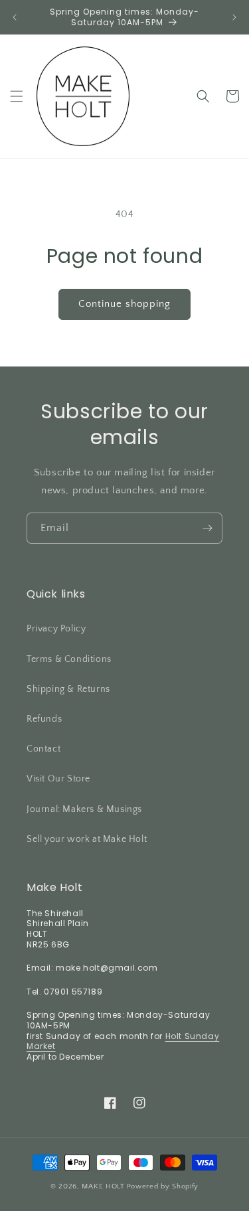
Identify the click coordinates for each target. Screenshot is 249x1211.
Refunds (44, 719)
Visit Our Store (58, 778)
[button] (16, 96)
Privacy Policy (56, 628)
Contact (43, 749)
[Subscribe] (207, 528)
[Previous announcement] (14, 17)
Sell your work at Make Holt (87, 839)
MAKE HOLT (103, 1186)
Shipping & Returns (68, 689)
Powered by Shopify (163, 1186)
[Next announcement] (234, 17)
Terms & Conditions (69, 659)
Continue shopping (124, 303)
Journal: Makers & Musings (84, 809)
